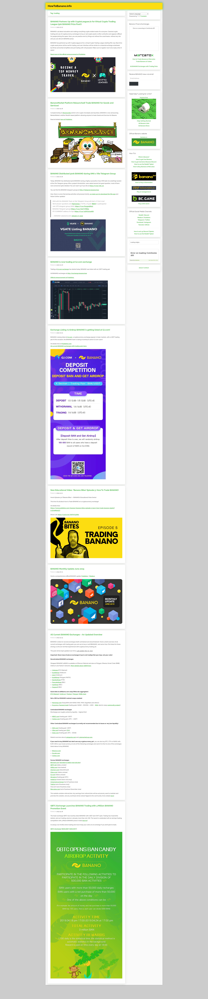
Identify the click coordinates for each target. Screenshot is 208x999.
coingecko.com (71, 737)
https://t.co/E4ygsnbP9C (84, 206)
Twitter (147, 220)
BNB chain (82, 694)
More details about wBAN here (81, 666)
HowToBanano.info (60, 6)
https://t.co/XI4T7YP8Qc (80, 209)
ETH (68, 730)
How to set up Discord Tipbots (144, 231)
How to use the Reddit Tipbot (144, 164)
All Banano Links (144, 123)
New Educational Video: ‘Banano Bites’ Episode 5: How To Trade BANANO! (84, 490)
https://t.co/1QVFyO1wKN (84, 211)
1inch (54, 675)
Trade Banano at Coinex (144, 61)
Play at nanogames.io (144, 192)
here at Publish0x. (66, 119)
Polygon (75, 694)
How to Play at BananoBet (144, 182)
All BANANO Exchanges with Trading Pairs (144, 66)
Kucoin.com (56, 753)
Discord (146, 215)
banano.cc (143, 137)
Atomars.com (54, 770)
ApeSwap (55, 685)
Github (147, 225)
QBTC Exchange (55, 829)
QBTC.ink (53, 765)
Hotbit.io (53, 779)
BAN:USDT (65, 829)
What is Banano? (143, 157)
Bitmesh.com (54, 762)
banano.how (144, 97)
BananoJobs (67, 113)
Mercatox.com (55, 789)
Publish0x (84, 576)
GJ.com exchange (63, 269)
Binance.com (56, 751)
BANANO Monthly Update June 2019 (67, 569)
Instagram (147, 222)
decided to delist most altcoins (70, 762)
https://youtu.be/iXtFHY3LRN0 (68, 514)
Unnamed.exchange (57, 782)
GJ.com (52, 774)
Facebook (140, 222)
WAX (96, 705)
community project (113, 705)
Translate (143, 16)
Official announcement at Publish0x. (62, 277)
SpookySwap (56, 680)
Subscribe (134, 83)
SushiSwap (55, 677)
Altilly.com (53, 767)
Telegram (141, 220)
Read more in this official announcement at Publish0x (67, 54)
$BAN (94, 204)
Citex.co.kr (53, 772)
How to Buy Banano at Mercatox (144, 166)
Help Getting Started (144, 121)
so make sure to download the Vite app (103, 194)
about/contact (144, 268)
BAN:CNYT (73, 829)
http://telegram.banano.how (89, 190)
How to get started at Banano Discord (143, 162)
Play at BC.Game (143, 203)
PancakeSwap (57, 682)
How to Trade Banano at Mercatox (144, 59)
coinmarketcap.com (85, 737)
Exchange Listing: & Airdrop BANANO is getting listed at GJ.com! (80, 330)
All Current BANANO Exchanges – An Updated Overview (76, 634)
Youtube (141, 225)
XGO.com (55, 728)
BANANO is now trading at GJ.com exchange (71, 262)
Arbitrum (63, 694)
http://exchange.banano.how (77, 273)
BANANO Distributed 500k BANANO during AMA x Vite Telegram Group (83, 173)
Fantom (69, 694)
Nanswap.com (57, 703)
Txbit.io (52, 784)
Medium (92, 576)
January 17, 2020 (77, 216)
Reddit (141, 215)
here (112, 796)
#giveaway (76, 204)
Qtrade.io (53, 777)
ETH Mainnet (54, 694)
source (85, 820)
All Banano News (143, 126)
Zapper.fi (55, 687)
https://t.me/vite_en (97, 186)
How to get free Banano (144, 159)
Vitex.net (55, 730)
